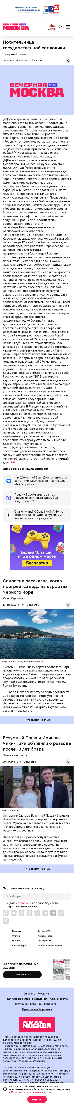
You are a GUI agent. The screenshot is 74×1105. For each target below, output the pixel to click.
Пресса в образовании (50, 946)
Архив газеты (45, 936)
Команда (36, 1004)
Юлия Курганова (14, 598)
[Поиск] (60, 26)
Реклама (43, 993)
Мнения (16, 941)
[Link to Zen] (29, 913)
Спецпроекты (45, 941)
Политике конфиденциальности (31, 1092)
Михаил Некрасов (15, 755)
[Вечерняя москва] (37, 1024)
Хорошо (37, 1099)
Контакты (50, 1004)
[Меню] (67, 26)
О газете (29, 993)
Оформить (22, 974)
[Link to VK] (14, 913)
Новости (16, 931)
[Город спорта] (52, 27)
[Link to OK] (21, 913)
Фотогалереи (19, 946)
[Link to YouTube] (37, 913)
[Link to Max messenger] (6, 913)
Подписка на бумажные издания (25, 998)
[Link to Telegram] (45, 913)
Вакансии (21, 1004)
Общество (35, 60)
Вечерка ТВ (44, 931)
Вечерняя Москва (14, 54)
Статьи (16, 936)
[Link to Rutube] (61, 913)
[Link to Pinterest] (6, 921)
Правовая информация (37, 1009)
